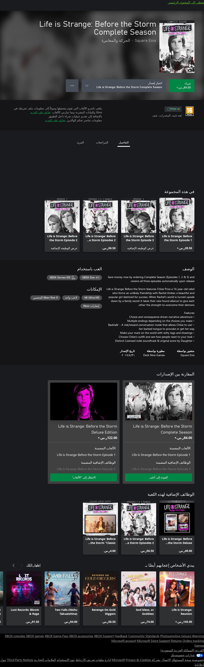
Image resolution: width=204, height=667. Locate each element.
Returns (176, 641)
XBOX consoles (15, 636)
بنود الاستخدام (66, 660)
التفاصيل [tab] (124, 142)
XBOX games (35, 636)
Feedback (121, 636)
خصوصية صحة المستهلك (188, 660)
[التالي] (14, 565)
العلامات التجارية (45, 660)
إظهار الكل (33, 565)
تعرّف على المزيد (40, 112)
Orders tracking (193, 641)
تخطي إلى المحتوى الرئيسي (186, 2)
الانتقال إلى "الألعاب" (84, 477)
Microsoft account (123, 641)
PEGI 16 (175, 109)
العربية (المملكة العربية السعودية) (182, 650)
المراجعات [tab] (102, 142)
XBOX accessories (81, 636)
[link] (176, 225)
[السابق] (22, 565)
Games (199, 645)
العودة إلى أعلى (158, 477)
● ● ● (72, 85)
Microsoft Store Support (153, 641)
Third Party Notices (20, 660)
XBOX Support (104, 636)
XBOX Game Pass (56, 636)
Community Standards (143, 636)
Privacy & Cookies (138, 660)
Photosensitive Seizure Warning (182, 636)
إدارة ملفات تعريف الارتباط (93, 660)
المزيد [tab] (80, 142)
